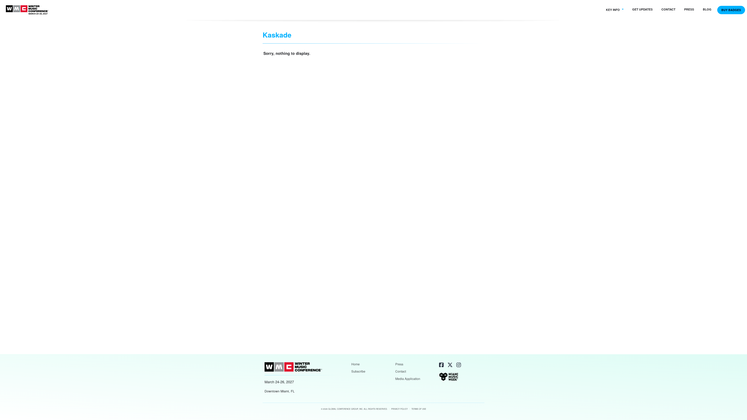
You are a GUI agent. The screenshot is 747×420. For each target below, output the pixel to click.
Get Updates (642, 9)
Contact (668, 9)
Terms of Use (418, 409)
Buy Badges (731, 10)
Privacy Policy (399, 409)
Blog (707, 9)
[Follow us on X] (449, 365)
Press (689, 9)
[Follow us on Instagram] (458, 365)
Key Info (613, 10)
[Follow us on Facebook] (441, 365)
